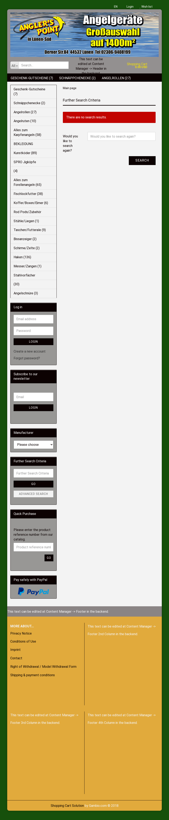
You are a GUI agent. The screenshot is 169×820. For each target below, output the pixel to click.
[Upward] (11, 814)
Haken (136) (22, 257)
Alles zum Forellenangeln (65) (27, 182)
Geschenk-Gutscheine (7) (32, 78)
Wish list (147, 6)
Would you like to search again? (70, 143)
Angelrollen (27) (116, 78)
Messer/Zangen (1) (27, 266)
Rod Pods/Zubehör (27, 212)
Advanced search (33, 494)
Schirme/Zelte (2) (27, 248)
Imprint (15, 650)
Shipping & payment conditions (32, 675)
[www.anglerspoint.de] (84, 33)
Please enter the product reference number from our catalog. (33, 534)
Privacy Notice (21, 633)
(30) (16, 284)
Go (33, 484)
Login (130, 6)
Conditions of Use (23, 641)
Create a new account (30, 351)
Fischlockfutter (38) (28, 194)
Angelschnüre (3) (26, 293)
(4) (16, 171)
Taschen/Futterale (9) (30, 230)
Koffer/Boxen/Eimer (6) (31, 203)
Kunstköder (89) (25, 153)
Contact (16, 658)
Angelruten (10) (25, 121)
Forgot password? (27, 358)
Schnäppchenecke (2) (77, 78)
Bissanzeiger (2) (25, 239)
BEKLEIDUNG (23, 144)
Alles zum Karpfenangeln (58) (27, 132)
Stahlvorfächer (24, 275)
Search (142, 160)
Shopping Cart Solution (67, 806)
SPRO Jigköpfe (25, 162)
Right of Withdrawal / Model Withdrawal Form (43, 667)
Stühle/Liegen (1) (26, 221)
